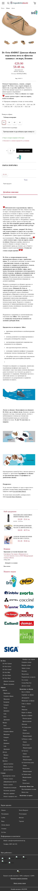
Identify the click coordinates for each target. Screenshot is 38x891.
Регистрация (22, 814)
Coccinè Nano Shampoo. (14, 496)
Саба (5, 714)
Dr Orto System (7, 663)
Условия (3, 828)
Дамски (13, 8)
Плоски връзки (27, 718)
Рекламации (5, 814)
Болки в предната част (10, 796)
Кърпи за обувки (27, 712)
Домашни (6, 711)
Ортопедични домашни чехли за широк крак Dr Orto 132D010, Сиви (22, 527)
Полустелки (25, 674)
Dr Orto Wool (7, 678)
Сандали (6, 705)
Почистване (26, 733)
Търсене (21, 821)
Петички (24, 671)
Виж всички (7, 566)
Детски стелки (26, 686)
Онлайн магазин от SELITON (19, 889)
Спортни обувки (8, 696)
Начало (2, 8)
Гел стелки (25, 680)
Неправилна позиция (10, 787)
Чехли (5, 708)
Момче (6, 758)
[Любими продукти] (30, 3)
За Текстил (25, 751)
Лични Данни (5, 825)
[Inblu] (11, 593)
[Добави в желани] (33, 137)
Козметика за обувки (26, 689)
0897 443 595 (13, 844)
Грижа (25, 730)
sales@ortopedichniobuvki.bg (16, 840)
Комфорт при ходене (29, 659)
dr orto (5, 174)
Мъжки (5, 722)
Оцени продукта (7, 183)
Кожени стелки (26, 665)
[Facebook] (3, 847)
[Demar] (27, 623)
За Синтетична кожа (28, 762)
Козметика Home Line (27, 786)
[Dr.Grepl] (11, 614)
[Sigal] (11, 649)
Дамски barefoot (8, 764)
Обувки (8, 8)
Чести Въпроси (23, 810)
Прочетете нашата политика (19, 878)
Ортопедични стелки (9, 776)
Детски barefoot (8, 769)
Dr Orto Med (6, 672)
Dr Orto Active (7, 666)
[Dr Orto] (11, 581)
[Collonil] (11, 623)
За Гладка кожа (26, 727)
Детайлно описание (10, 192)
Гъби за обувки (26, 703)
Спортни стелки (26, 662)
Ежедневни (7, 728)
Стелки (3, 773)
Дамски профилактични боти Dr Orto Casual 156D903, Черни (22, 537)
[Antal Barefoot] (11, 600)
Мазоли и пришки (9, 793)
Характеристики (9, 197)
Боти (5, 716)
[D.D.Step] (27, 607)
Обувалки (24, 709)
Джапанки (7, 719)
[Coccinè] (27, 600)
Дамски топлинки (9, 681)
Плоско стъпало (8, 778)
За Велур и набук (27, 739)
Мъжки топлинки (9, 684)
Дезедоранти (25, 698)
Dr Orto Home (7, 675)
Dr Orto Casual (7, 669)
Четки (23, 706)
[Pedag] (27, 615)
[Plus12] (27, 636)
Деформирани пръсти (10, 781)
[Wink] (11, 607)
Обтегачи (24, 724)
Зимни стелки (26, 668)
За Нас (3, 817)
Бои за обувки (26, 692)
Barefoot (5, 761)
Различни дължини (9, 790)
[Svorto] (27, 593)
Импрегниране (27, 736)
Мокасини (7, 699)
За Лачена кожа (26, 774)
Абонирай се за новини (11, 563)
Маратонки (7, 693)
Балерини (6, 702)
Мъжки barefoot (8, 767)
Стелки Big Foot (26, 683)
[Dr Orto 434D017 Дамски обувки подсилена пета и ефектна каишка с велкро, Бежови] (19, 37)
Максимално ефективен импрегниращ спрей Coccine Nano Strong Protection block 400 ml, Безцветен (22, 516)
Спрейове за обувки (28, 695)
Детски (5, 752)
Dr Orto (3, 661)
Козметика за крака (26, 795)
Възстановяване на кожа (29, 789)
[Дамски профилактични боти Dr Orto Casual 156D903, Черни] (8, 543)
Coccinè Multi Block (19, 491)
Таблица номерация (10, 117)
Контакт (21, 817)
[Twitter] (7, 847)
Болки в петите (8, 784)
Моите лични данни (20, 883)
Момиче (6, 755)
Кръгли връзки (27, 721)
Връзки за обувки (27, 715)
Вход (2, 821)
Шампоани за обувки (28, 700)
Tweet (25, 180)
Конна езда (25, 792)
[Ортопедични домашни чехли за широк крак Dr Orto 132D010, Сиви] (8, 530)
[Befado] (27, 582)
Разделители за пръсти (28, 677)
